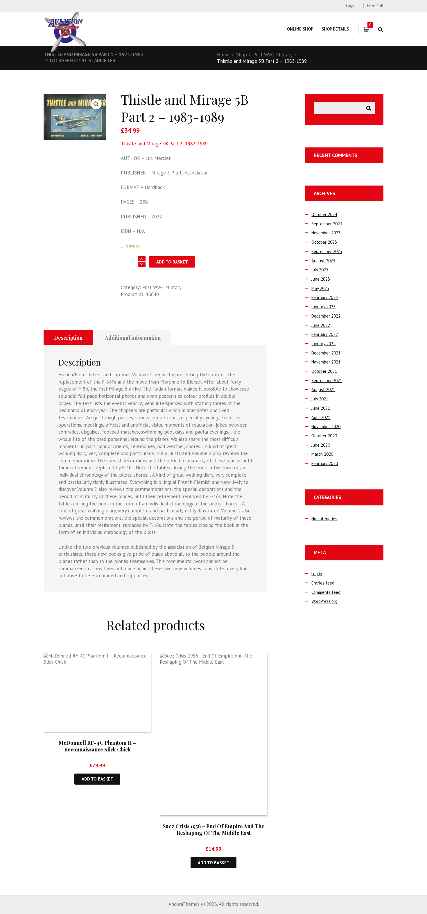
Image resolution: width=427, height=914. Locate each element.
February (324, 297)
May (320, 288)
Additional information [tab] (133, 337)
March (322, 454)
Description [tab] (68, 337)
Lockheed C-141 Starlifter (82, 60)
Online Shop (300, 29)
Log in (316, 573)
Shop (241, 54)
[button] (96, 104)
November (325, 233)
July (319, 269)
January (323, 306)
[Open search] (380, 29)
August (323, 260)
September (326, 224)
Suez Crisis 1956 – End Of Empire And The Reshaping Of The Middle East (213, 829)
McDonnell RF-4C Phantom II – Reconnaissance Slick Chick (97, 746)
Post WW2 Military (273, 54)
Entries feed (322, 583)
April (320, 417)
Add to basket (172, 262)
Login (350, 5)
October (324, 214)
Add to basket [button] (97, 779)
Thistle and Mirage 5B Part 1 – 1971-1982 (94, 54)
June (320, 279)
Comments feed (325, 592)
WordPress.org (324, 601)
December (325, 316)
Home (223, 54)
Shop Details (335, 29)
